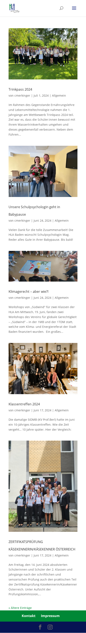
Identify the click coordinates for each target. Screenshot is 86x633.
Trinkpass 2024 (20, 89)
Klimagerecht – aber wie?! (28, 291)
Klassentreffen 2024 (24, 404)
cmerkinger (22, 95)
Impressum (50, 616)
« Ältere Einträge (20, 608)
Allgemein (59, 95)
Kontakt (28, 616)
